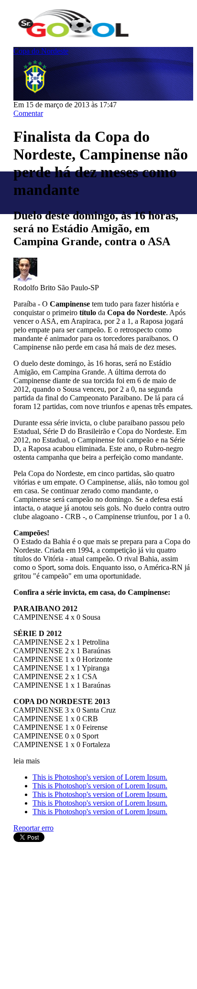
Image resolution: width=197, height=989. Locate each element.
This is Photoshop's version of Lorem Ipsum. (100, 777)
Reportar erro (33, 828)
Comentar (28, 113)
